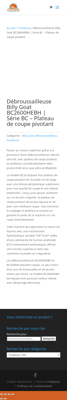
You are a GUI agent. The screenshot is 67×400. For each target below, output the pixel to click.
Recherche (49, 338)
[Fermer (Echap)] (1, 394)
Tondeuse (24, 28)
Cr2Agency (53, 381)
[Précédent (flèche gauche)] (1, 398)
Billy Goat (28, 135)
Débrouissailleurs (46, 135)
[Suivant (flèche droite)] (5, 398)
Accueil (11, 28)
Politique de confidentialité (34, 386)
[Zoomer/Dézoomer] (12, 394)
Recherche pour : (17, 334)
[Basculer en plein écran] (8, 394)
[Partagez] (5, 394)
